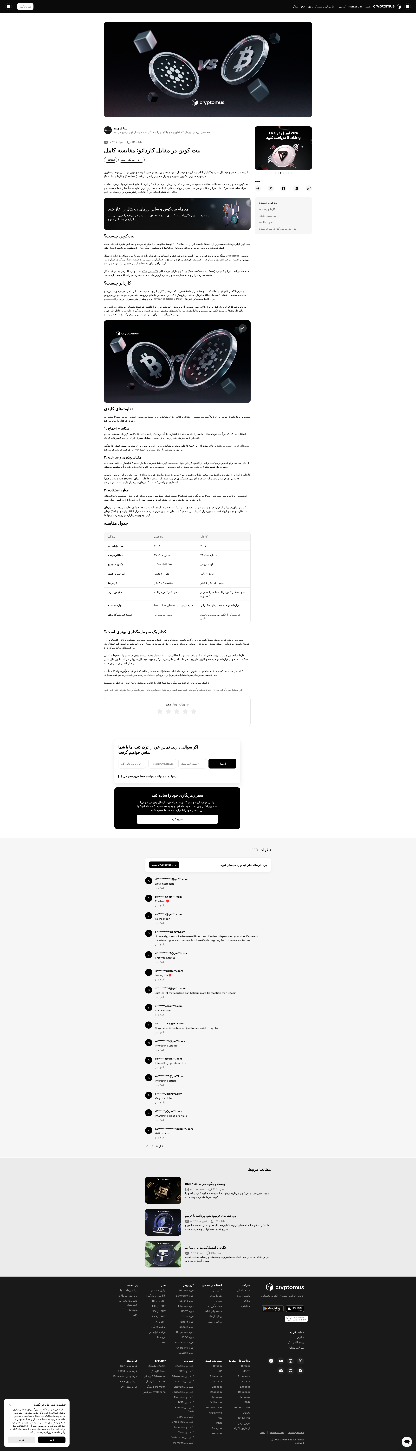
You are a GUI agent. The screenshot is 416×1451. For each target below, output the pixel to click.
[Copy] (309, 188)
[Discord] (280, 1370)
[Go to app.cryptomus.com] (387, 6)
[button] (177, 361)
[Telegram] (300, 1370)
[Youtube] (280, 1361)
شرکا (22, 1439)
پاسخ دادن (159, 887)
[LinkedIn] (271, 1361)
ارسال (222, 763)
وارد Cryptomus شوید (164, 864)
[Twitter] (300, 1361)
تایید (52, 1439)
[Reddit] (290, 1370)
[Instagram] (290, 1361)
